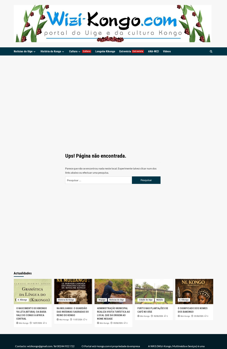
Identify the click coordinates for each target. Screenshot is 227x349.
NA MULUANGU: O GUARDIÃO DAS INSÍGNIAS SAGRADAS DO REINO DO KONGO (73, 312)
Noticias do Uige (116, 300)
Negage (102, 300)
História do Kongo (51, 51)
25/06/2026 (198, 316)
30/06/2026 (118, 323)
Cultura (79, 51)
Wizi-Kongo (24, 323)
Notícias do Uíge (23, 51)
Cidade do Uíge (146, 300)
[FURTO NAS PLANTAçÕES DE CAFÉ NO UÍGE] (154, 291)
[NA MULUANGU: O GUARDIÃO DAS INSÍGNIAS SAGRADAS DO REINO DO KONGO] (73, 291)
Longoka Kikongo (105, 51)
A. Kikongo (22, 300)
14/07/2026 (37, 323)
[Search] (211, 51)
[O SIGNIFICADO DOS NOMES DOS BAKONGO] (194, 291)
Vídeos (167, 51)
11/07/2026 (77, 319)
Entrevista (131, 51)
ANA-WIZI (153, 51)
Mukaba (159, 300)
